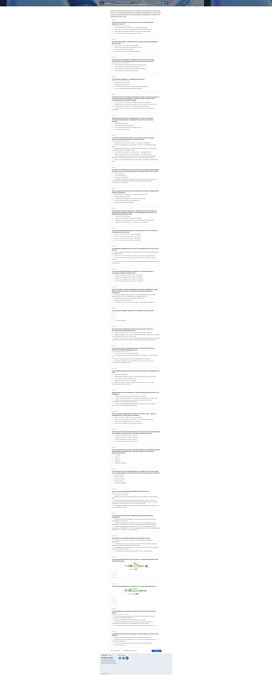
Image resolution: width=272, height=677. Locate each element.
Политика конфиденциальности (108, 662)
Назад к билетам (115, 650)
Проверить (156, 650)
